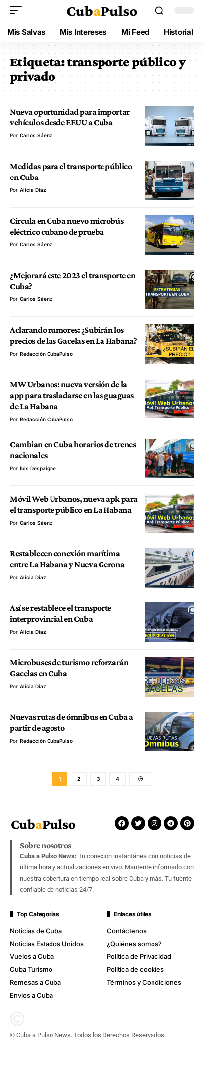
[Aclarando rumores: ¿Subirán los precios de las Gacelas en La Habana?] (169, 344)
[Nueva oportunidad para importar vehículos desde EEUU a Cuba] (169, 126)
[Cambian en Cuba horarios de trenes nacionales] (169, 458)
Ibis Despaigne (38, 468)
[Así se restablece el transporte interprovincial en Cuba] (169, 622)
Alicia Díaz (33, 190)
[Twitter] (138, 823)
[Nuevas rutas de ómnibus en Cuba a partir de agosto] (169, 731)
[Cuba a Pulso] (102, 10)
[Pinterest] (187, 823)
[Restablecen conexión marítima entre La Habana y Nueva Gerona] (169, 568)
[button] (18, 10)
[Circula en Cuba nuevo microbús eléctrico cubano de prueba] (169, 235)
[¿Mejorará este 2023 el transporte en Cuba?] (169, 289)
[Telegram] (171, 823)
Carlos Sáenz (36, 135)
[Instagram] (154, 823)
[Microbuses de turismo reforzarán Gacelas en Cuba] (169, 677)
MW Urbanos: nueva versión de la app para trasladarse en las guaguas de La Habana (72, 395)
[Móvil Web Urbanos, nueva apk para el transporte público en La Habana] (169, 513)
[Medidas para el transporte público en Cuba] (169, 180)
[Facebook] (122, 823)
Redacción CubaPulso (46, 354)
